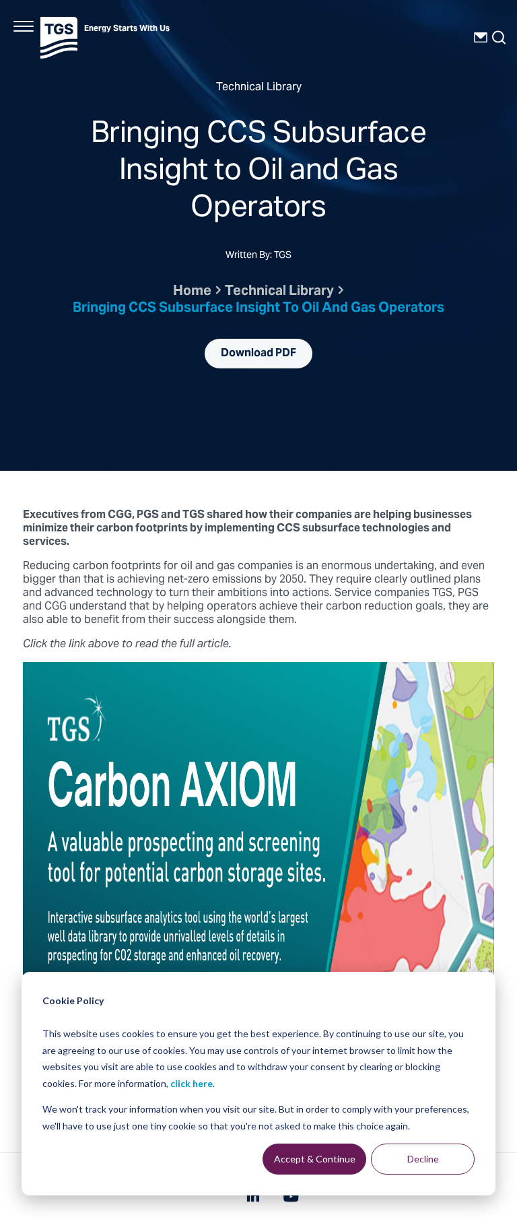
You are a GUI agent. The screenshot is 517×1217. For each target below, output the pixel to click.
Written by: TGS (258, 257)
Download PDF (258, 353)
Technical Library (279, 292)
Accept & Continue (314, 1158)
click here (191, 1083)
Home (192, 292)
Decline (423, 1158)
